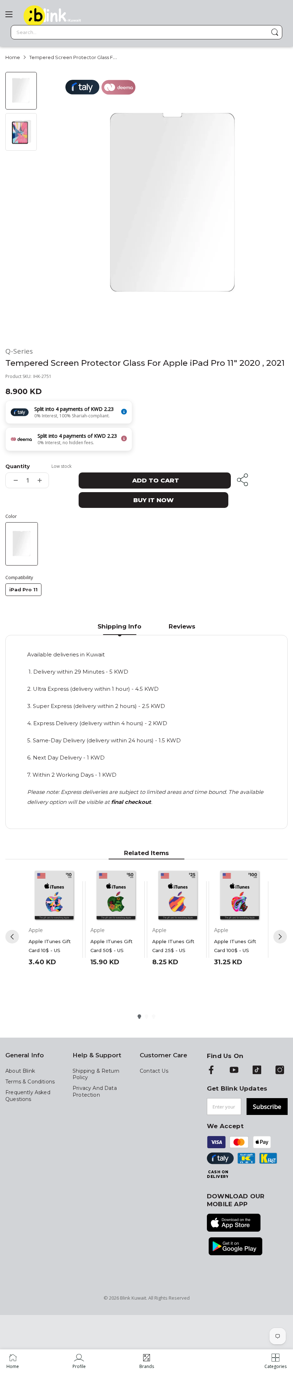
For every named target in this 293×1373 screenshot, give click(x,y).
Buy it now (153, 500)
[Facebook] (211, 1071)
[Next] (280, 936)
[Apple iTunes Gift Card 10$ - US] (54, 895)
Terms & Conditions (30, 1081)
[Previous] (12, 936)
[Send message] (274, 32)
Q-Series (19, 351)
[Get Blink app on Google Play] (235, 1247)
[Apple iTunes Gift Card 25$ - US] (177, 895)
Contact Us (154, 1071)
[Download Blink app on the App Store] (233, 1223)
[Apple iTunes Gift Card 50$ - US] (115, 895)
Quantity (17, 466)
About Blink (20, 1071)
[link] (79, 1361)
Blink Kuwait (133, 1298)
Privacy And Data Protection (95, 1091)
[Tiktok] (257, 1071)
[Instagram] (279, 1071)
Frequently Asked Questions (27, 1095)
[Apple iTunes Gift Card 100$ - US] (239, 895)
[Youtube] (234, 1071)
